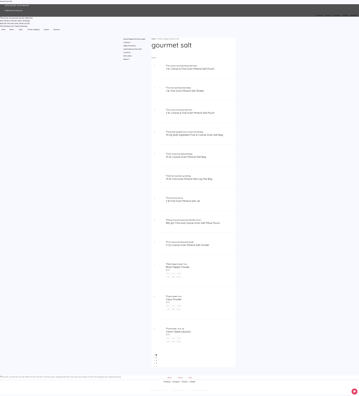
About (12, 29)
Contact (46, 29)
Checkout (56, 29)
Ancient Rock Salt (6, 1)
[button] (12, 29)
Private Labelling (33, 29)
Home (3, 29)
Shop (21, 29)
